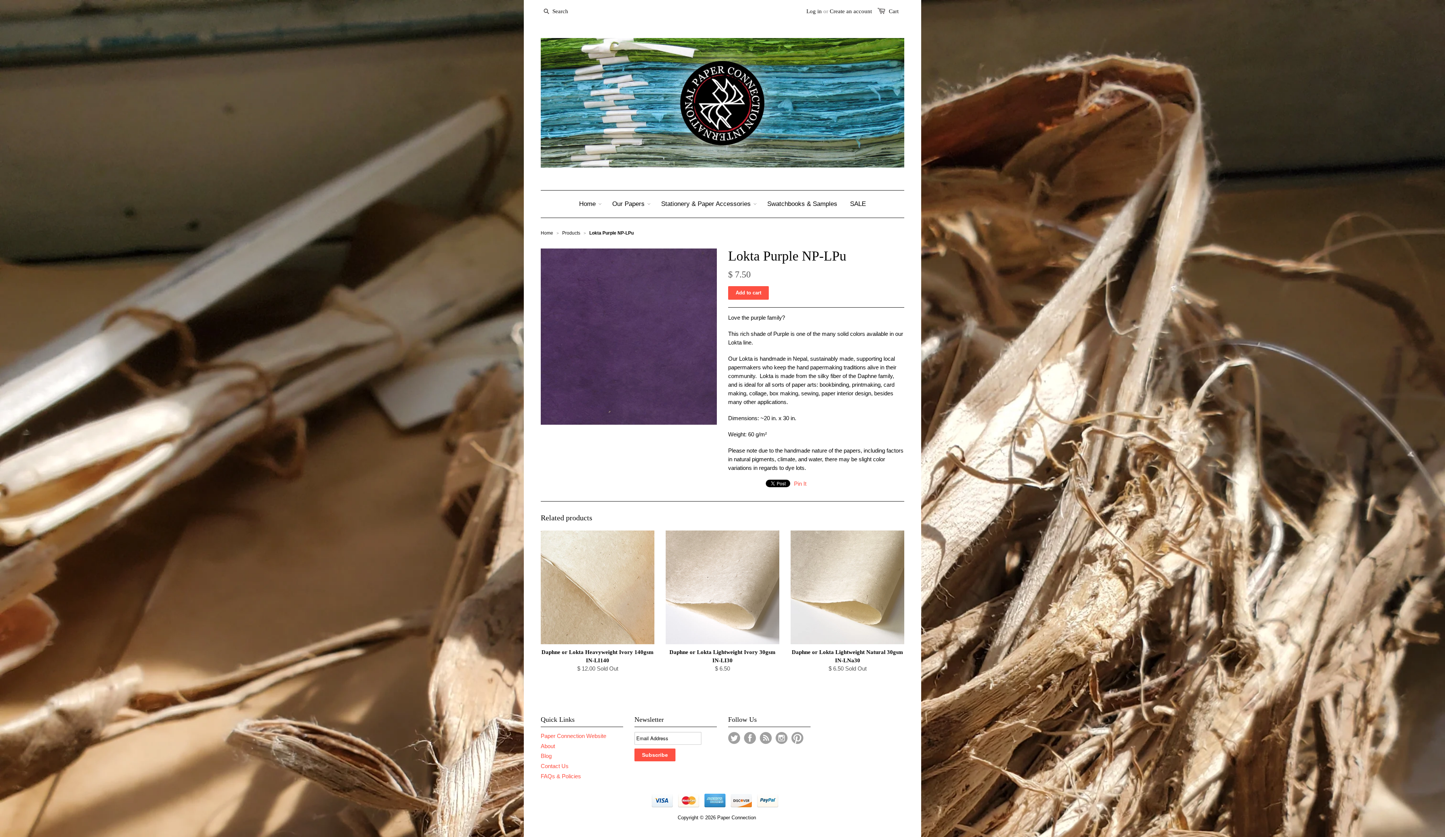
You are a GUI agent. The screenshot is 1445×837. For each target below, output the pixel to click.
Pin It (800, 483)
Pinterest (797, 738)
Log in (814, 11)
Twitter (734, 738)
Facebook (750, 738)
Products (571, 233)
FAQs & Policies (561, 776)
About (548, 746)
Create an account (851, 11)
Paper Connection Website (573, 736)
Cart (894, 11)
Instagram (782, 738)
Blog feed (766, 738)
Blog (546, 756)
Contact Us (555, 766)
